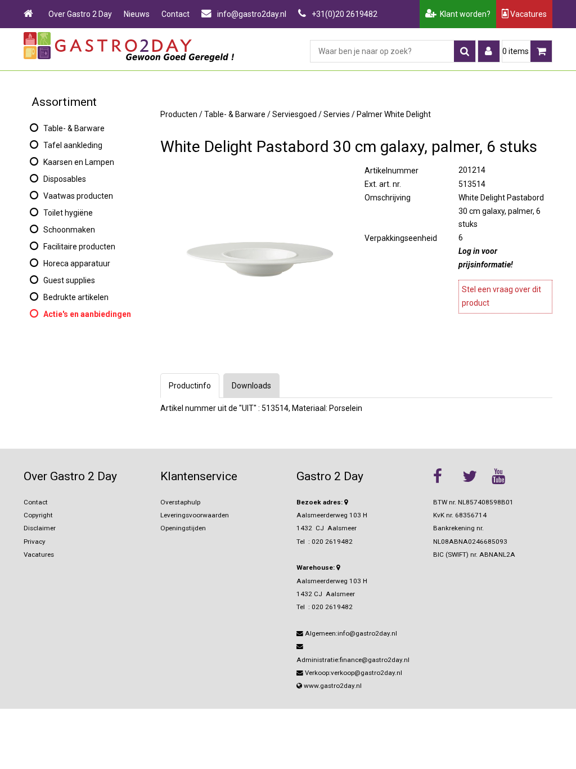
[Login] (489, 51)
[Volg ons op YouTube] (503, 476)
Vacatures (527, 14)
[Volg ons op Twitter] (474, 476)
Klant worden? (463, 14)
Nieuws (137, 14)
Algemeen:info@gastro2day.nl (350, 633)
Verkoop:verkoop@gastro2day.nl (352, 673)
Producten (178, 114)
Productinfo (190, 385)
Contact (175, 14)
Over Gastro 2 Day (80, 14)
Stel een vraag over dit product (501, 296)
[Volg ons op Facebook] (445, 476)
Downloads (251, 385)
